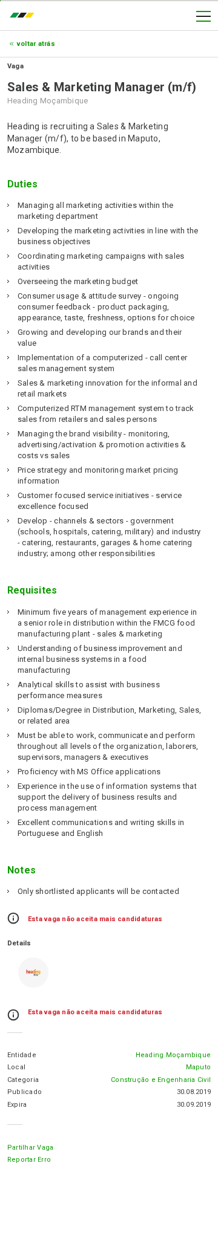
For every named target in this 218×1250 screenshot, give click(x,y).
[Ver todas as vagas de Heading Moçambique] (33, 972)
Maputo (198, 1067)
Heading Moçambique (173, 1055)
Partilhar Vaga (30, 1147)
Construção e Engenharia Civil (161, 1080)
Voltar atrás (36, 44)
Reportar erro (29, 1160)
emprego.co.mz (25, 16)
